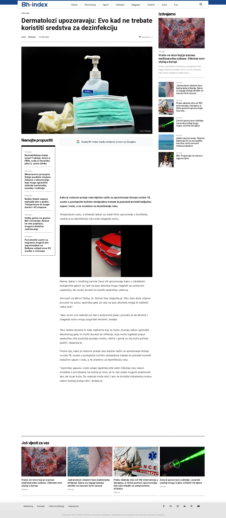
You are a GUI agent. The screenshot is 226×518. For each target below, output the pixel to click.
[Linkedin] (184, 506)
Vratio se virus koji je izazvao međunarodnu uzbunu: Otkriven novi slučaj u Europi (181, 58)
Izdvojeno (28, 152)
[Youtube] (198, 506)
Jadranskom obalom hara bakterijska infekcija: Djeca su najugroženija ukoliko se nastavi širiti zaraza (189, 89)
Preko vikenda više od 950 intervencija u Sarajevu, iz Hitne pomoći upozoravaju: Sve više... (189, 107)
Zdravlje (25, 13)
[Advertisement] (106, 170)
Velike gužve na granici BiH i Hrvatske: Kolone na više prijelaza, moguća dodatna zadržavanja (37, 224)
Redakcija (32, 37)
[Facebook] (164, 506)
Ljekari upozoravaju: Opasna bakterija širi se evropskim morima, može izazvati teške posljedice (190, 142)
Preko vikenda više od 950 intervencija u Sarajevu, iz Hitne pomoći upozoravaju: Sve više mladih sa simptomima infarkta (136, 484)
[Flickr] (170, 506)
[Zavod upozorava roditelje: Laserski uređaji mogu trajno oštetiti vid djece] (166, 124)
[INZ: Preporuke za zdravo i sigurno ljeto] (166, 159)
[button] (201, 4)
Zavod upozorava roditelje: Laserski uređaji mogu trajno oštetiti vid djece (190, 123)
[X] (191, 506)
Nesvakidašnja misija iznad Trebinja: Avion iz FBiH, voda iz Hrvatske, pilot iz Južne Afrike (37, 159)
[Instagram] (177, 506)
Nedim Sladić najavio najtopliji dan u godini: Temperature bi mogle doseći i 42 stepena (37, 203)
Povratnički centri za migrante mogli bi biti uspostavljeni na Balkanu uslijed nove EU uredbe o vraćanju (38, 245)
